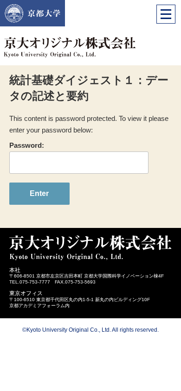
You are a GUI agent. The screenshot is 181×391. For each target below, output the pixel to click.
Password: (26, 145)
